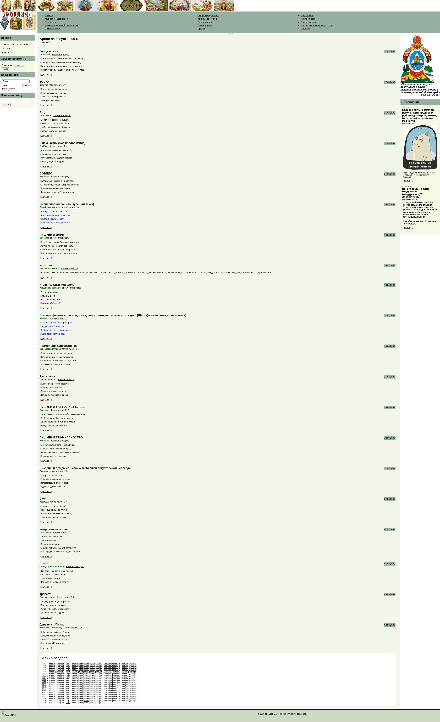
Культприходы (308, 19)
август (99, 663)
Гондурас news (205, 25)
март (68, 663)
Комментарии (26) (59, 471)
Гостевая (305, 28)
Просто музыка (308, 22)
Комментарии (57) (61, 532)
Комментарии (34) (70, 207)
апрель (75, 663)
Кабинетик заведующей (56, 19)
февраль (60, 663)
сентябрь (108, 663)
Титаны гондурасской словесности (61, 25)
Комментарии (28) (65, 597)
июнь (86, 663)
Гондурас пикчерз (206, 22)
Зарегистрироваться (9, 88)
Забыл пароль (7, 90)
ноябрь (125, 663)
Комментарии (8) (66, 379)
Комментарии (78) (69, 268)
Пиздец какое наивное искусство (317, 25)
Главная (49, 15)
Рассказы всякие (53, 28)
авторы (6, 48)
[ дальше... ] (46, 75)
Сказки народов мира (208, 15)
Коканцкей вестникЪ (208, 19)
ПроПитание (307, 15)
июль (92, 663)
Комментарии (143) (60, 238)
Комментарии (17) (58, 318)
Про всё (201, 28)
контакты (7, 52)
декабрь (132, 663)
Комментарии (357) (60, 440)
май (81, 663)
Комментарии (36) (70, 349)
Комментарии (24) (62, 115)
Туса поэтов (50, 22)
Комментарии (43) (61, 54)
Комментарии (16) (60, 177)
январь (52, 663)
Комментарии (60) (75, 566)
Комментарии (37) (58, 85)
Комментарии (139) (73, 628)
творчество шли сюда (15, 44)
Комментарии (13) (58, 502)
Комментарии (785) (410, 199)
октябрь (116, 663)
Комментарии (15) (72, 288)
